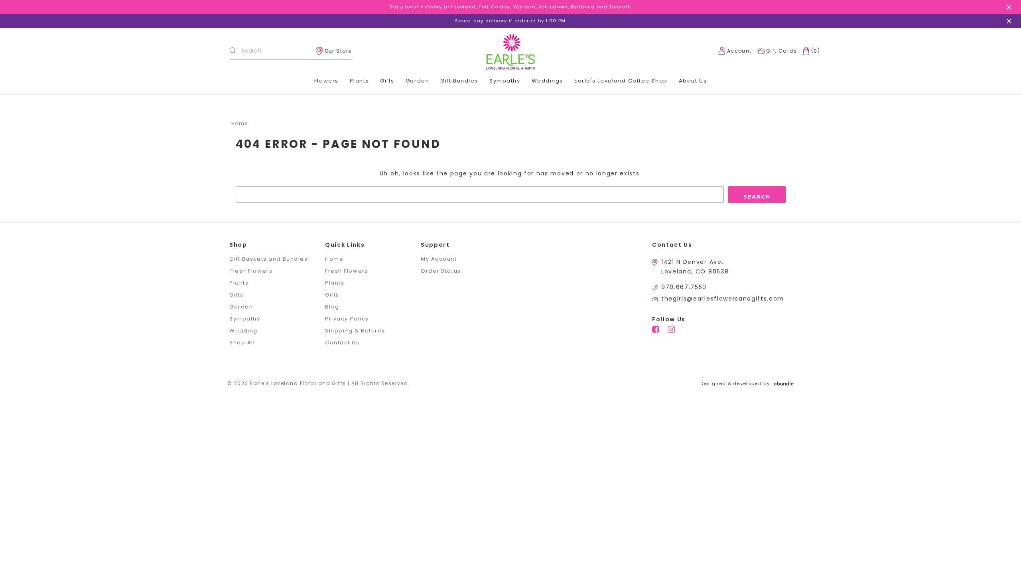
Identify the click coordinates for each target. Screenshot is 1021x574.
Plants (359, 81)
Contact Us (342, 342)
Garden (417, 81)
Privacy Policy (347, 318)
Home (334, 259)
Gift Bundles (459, 81)
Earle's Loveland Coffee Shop (621, 81)
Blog (332, 307)
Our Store (338, 50)
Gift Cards (781, 50)
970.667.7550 (684, 287)
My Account (439, 259)
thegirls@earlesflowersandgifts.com (722, 299)
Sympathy (504, 81)
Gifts (387, 81)
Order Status (441, 271)
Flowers (326, 81)
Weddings (547, 81)
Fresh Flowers (250, 271)
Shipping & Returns (355, 330)
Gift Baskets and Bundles (268, 259)
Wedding (243, 330)
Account (739, 50)
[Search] (232, 51)
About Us (693, 81)
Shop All (242, 342)
